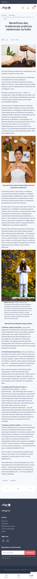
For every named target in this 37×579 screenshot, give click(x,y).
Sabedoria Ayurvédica (8, 526)
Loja (6, 40)
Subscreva (30, 553)
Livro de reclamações (8, 529)
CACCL (4, 531)
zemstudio (30, 569)
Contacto (4, 2)
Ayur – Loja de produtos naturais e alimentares (3, 541)
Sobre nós (5, 521)
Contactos (5, 524)
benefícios (13, 480)
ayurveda (5, 480)
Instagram (7, 541)
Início (4, 15)
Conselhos (12, 15)
